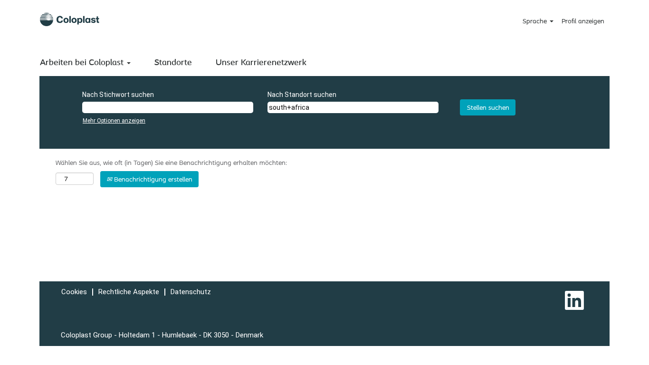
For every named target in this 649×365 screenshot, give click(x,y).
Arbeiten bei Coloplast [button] (83, 62)
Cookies (74, 292)
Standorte (173, 62)
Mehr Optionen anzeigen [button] (114, 120)
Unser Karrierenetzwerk (261, 62)
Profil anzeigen (583, 21)
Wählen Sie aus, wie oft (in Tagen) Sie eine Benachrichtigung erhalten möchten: (171, 162)
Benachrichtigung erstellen (152, 179)
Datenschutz (191, 292)
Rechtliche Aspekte (128, 292)
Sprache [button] (536, 21)
